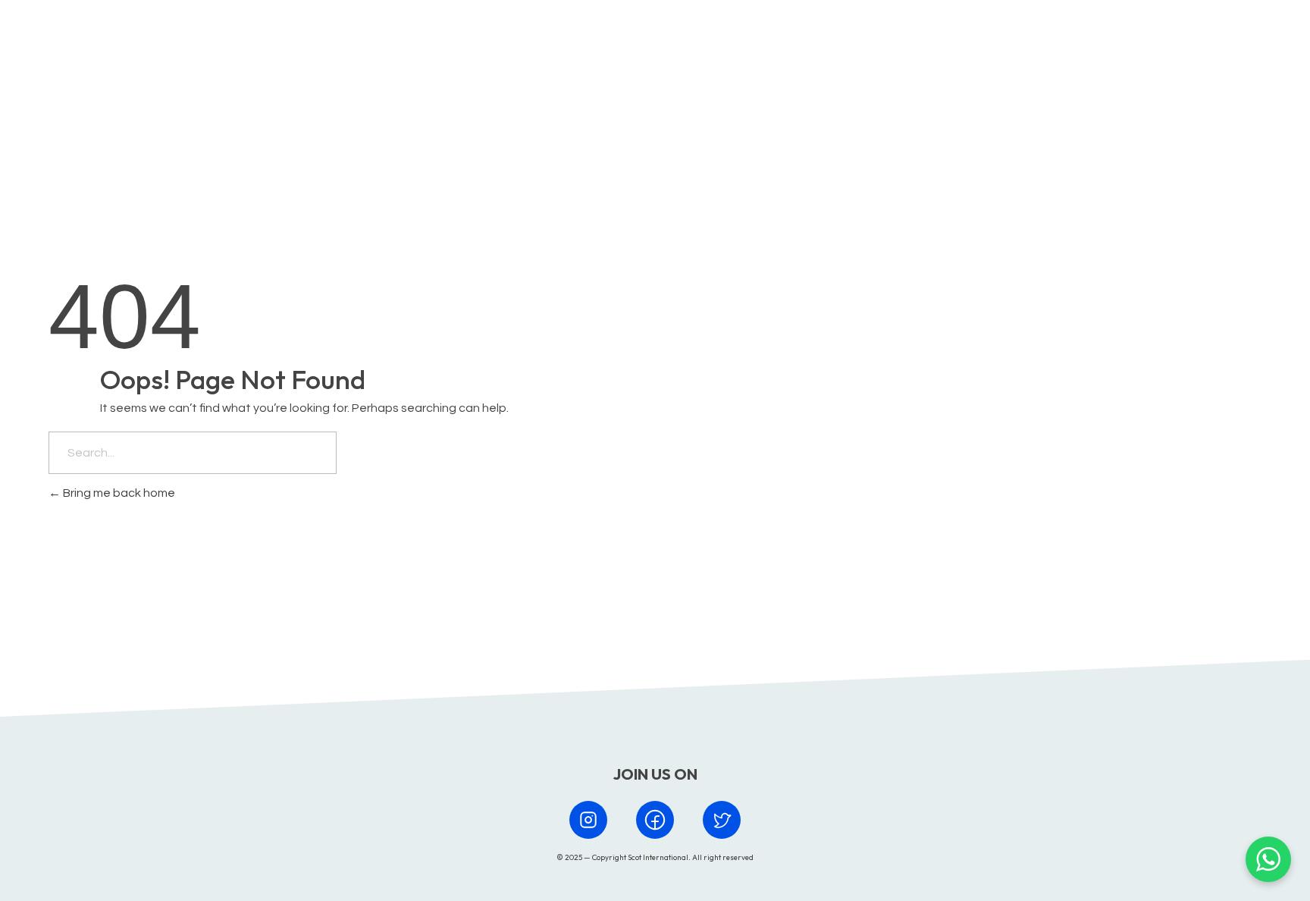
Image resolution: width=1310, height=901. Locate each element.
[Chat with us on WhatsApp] (1268, 859)
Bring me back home (118, 493)
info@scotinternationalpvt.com (881, 588)
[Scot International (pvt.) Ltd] (116, 41)
